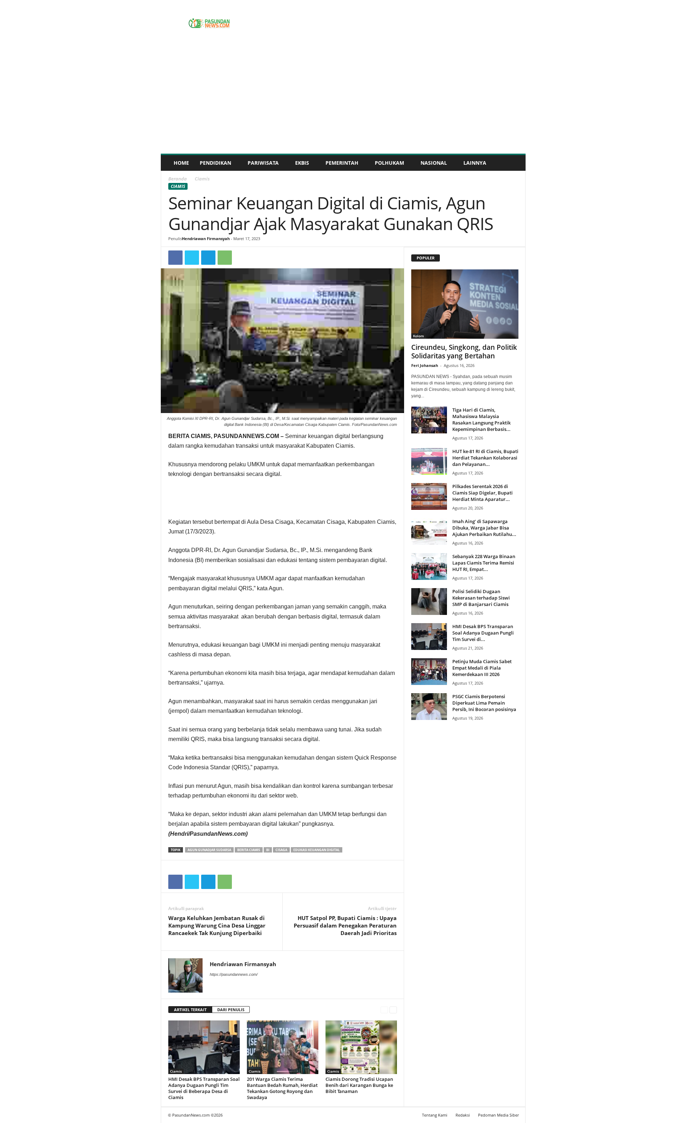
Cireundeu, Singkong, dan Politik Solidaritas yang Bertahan (464, 352)
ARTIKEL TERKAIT (190, 1009)
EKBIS (302, 162)
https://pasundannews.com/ (234, 974)
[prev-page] (384, 1010)
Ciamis (178, 186)
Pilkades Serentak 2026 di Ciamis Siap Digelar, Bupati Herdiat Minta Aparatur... (482, 492)
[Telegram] (208, 257)
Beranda (177, 178)
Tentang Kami (434, 1115)
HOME (181, 162)
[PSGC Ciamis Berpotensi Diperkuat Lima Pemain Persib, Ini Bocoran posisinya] (429, 706)
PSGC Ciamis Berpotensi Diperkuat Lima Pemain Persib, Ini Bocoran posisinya (484, 702)
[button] (515, 163)
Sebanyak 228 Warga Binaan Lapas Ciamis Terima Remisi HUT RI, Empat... (483, 562)
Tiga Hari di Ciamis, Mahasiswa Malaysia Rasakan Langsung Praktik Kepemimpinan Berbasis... (481, 419)
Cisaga (281, 850)
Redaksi (463, 1115)
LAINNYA (474, 162)
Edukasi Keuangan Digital (316, 850)
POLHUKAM (389, 162)
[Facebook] (175, 257)
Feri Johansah (424, 365)
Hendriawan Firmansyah (206, 238)
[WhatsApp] (225, 257)
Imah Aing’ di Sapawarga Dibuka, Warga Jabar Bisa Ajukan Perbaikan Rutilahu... (484, 527)
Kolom (418, 335)
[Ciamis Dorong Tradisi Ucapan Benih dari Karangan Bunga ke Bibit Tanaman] (361, 1047)
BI (267, 850)
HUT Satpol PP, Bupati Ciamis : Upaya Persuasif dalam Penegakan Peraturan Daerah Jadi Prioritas (345, 925)
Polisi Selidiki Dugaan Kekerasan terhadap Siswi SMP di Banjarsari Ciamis (481, 597)
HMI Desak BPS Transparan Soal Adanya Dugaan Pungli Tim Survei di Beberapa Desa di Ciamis (204, 1088)
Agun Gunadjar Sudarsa (209, 850)
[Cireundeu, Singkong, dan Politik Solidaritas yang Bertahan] (464, 304)
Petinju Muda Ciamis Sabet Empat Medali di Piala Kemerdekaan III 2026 (482, 667)
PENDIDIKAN (215, 162)
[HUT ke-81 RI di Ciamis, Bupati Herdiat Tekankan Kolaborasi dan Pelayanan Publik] (429, 461)
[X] (192, 257)
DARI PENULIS (230, 1009)
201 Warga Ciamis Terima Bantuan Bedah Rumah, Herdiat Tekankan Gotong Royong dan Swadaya (282, 1088)
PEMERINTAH (341, 162)
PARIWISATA (263, 162)
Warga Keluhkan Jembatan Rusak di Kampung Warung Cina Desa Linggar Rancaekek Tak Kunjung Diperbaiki (216, 925)
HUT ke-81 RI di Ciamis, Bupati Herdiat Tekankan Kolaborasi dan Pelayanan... (485, 457)
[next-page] (393, 1010)
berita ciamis (248, 850)
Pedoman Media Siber (498, 1115)
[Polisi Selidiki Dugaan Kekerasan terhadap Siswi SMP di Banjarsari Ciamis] (429, 601)
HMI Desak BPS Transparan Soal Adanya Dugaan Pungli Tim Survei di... (483, 632)
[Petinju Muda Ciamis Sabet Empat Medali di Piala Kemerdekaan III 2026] (429, 671)
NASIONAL (434, 162)
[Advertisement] (343, 100)
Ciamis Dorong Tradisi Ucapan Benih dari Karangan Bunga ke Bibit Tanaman (359, 1085)
